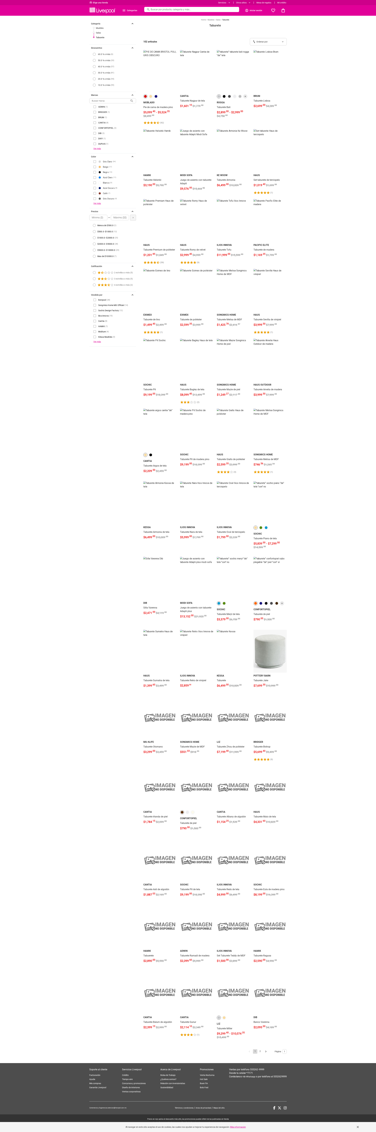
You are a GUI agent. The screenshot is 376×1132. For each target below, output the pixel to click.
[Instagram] (285, 1108)
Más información (238, 1127)
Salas (98, 33)
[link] (160, 87)
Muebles (100, 28)
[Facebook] (274, 1108)
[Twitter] (279, 1108)
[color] (145, 96)
